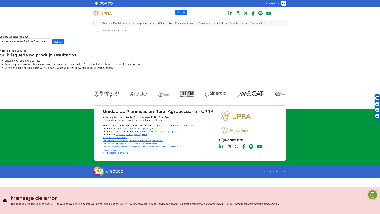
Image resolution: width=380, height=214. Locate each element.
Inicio (96, 23)
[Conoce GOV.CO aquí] (114, 171)
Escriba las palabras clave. (14, 36)
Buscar (181, 12)
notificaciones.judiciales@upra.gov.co (159, 131)
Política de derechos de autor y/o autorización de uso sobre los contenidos (142, 146)
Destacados (258, 23)
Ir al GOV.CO (273, 3)
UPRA (161, 23)
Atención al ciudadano (181, 23)
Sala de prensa (238, 23)
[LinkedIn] (230, 13)
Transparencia (206, 23)
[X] (246, 13)
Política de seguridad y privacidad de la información (130, 144)
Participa (222, 23)
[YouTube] (268, 13)
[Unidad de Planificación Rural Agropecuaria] (102, 13)
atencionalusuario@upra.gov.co (140, 128)
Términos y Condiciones (115, 137)
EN (283, 3)
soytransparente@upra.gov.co (131, 134)
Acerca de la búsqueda (13, 50)
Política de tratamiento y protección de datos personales (133, 140)
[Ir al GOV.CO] (104, 3)
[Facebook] (253, 13)
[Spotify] (260, 13)
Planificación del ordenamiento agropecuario (128, 23)
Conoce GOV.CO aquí (274, 171)
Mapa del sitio (110, 150)
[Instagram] (238, 13)
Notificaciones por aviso (115, 153)
